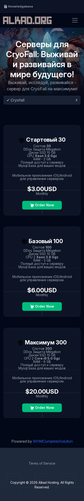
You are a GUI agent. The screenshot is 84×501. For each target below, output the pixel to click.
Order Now (44, 205)
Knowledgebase (20, 6)
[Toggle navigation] (75, 20)
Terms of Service (42, 463)
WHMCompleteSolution (53, 441)
